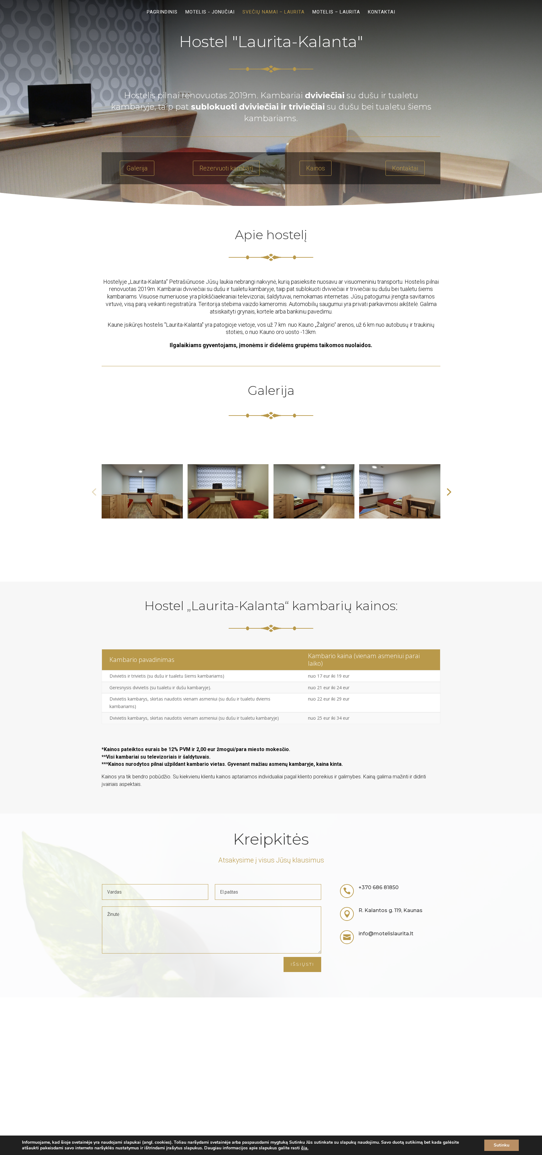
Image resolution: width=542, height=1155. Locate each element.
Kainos (315, 168)
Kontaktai (381, 12)
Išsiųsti (302, 964)
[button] (448, 491)
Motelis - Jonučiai (210, 12)
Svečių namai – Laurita (273, 12)
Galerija (137, 168)
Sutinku (501, 1145)
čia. (304, 1148)
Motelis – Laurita (336, 12)
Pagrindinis (162, 12)
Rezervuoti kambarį (226, 168)
